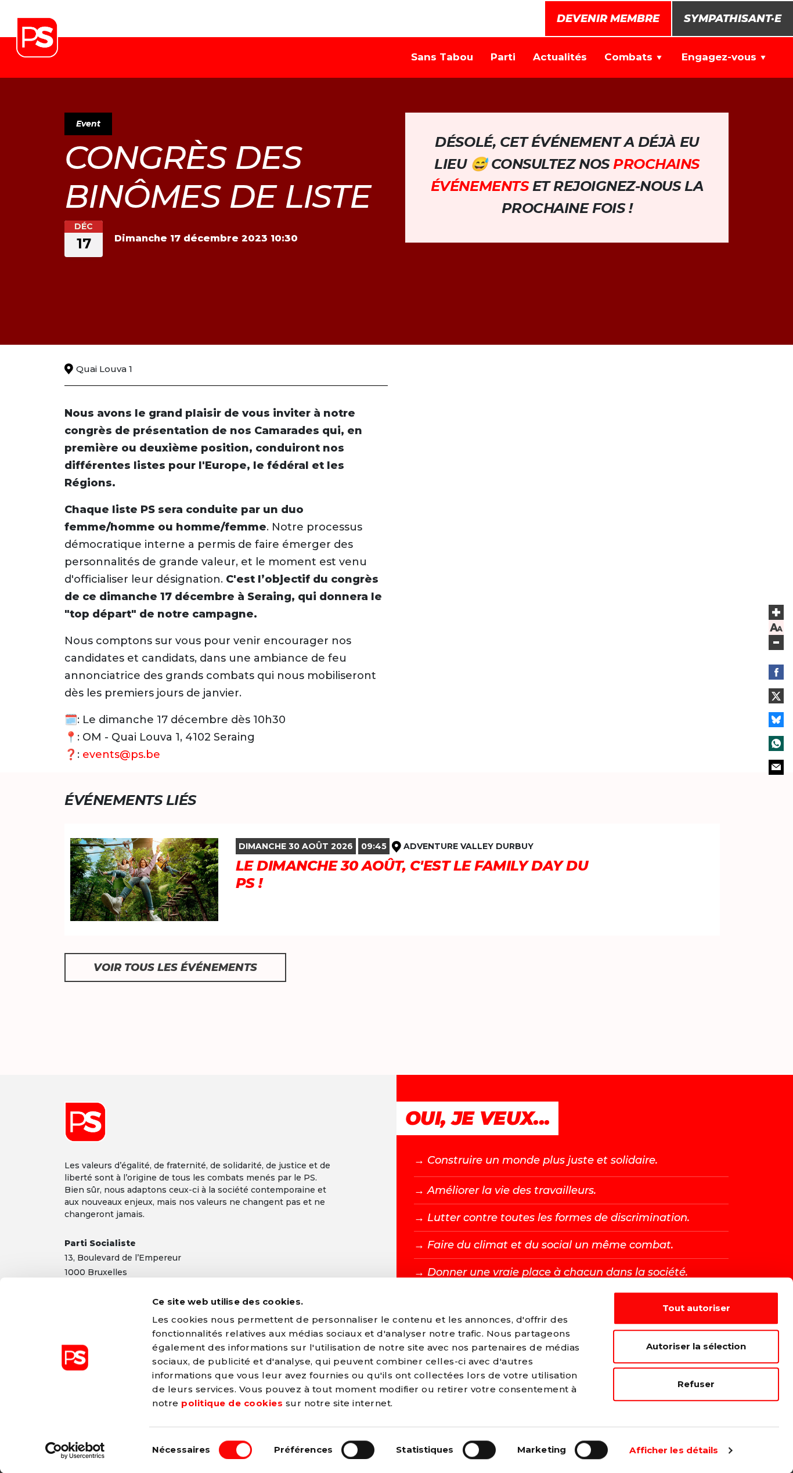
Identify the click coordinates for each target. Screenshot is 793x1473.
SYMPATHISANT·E (732, 18)
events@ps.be (121, 754)
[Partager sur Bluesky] (776, 719)
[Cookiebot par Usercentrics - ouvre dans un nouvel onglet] (75, 1450)
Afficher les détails (673, 1450)
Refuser (696, 1383)
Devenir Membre (608, 18)
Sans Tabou (442, 57)
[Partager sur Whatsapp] (776, 743)
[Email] (776, 767)
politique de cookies (232, 1403)
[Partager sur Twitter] (776, 695)
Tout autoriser (696, 1307)
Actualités (560, 57)
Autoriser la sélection (696, 1346)
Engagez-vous (719, 57)
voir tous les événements (175, 967)
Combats (628, 57)
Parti (503, 57)
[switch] (357, 1449)
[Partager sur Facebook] (776, 672)
